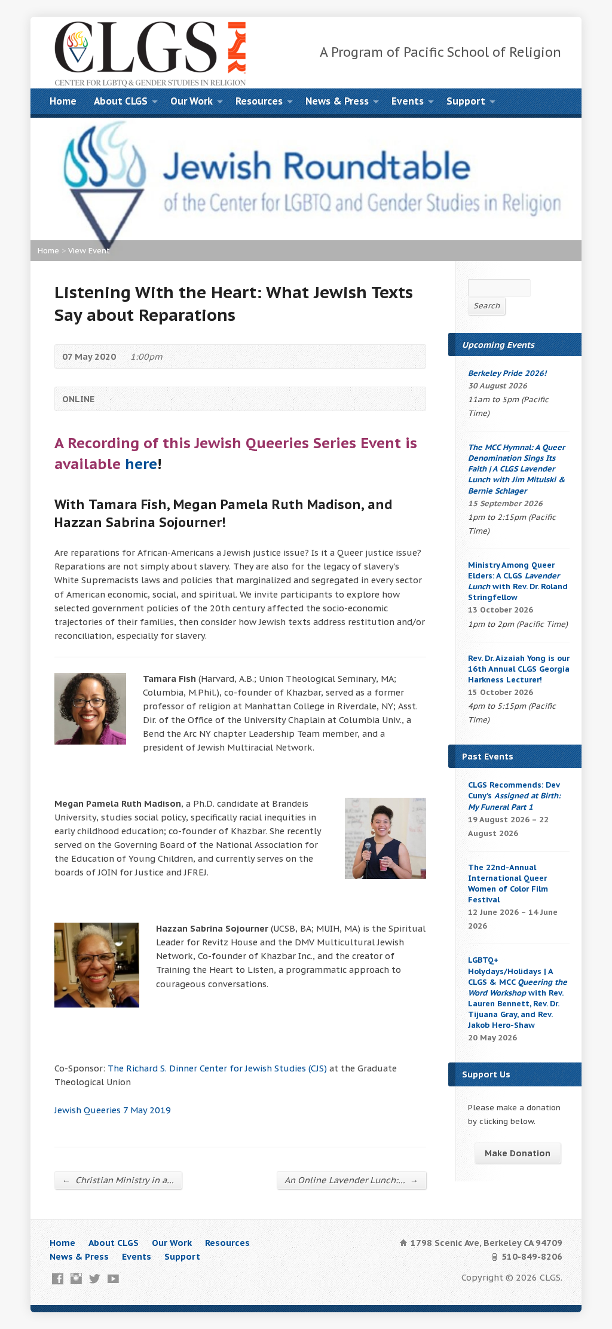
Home (63, 101)
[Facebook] (57, 1278)
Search (486, 306)
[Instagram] (76, 1278)
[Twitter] (94, 1278)
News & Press (337, 101)
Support (465, 101)
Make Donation (517, 1153)
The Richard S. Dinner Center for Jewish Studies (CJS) (217, 1068)
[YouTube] (113, 1278)
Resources (259, 101)
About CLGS (121, 101)
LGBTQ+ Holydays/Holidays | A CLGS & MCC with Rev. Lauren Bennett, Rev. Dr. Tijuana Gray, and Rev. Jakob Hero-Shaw (517, 992)
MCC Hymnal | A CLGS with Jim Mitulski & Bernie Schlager (516, 469)
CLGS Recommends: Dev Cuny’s (514, 796)
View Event (89, 251)
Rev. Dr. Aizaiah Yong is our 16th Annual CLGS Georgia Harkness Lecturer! (519, 669)
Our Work (191, 101)
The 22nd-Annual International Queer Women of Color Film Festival (508, 883)
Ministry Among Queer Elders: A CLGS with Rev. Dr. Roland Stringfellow (518, 581)
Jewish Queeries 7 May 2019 (112, 1110)
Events (407, 101)
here (141, 463)
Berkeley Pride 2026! (507, 373)
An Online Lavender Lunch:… (351, 1180)
